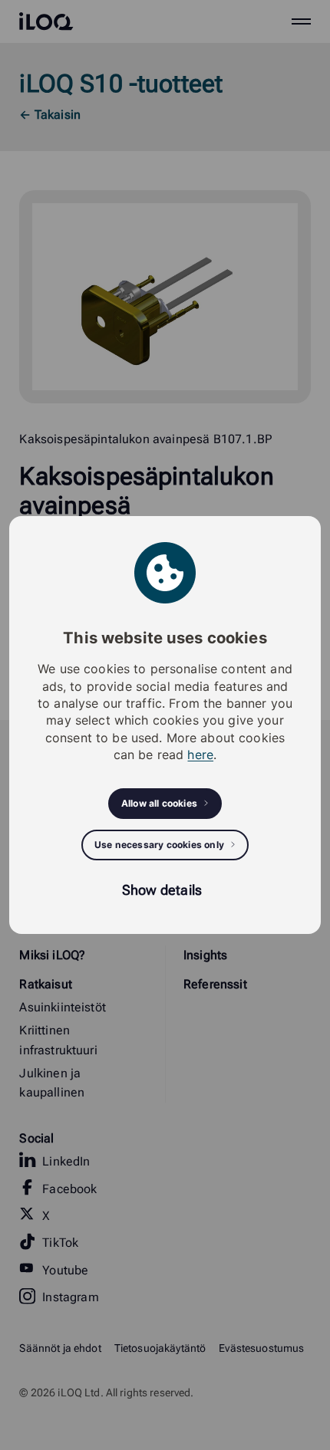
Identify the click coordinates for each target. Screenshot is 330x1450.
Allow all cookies (159, 803)
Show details (162, 890)
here (200, 754)
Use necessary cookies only (159, 844)
